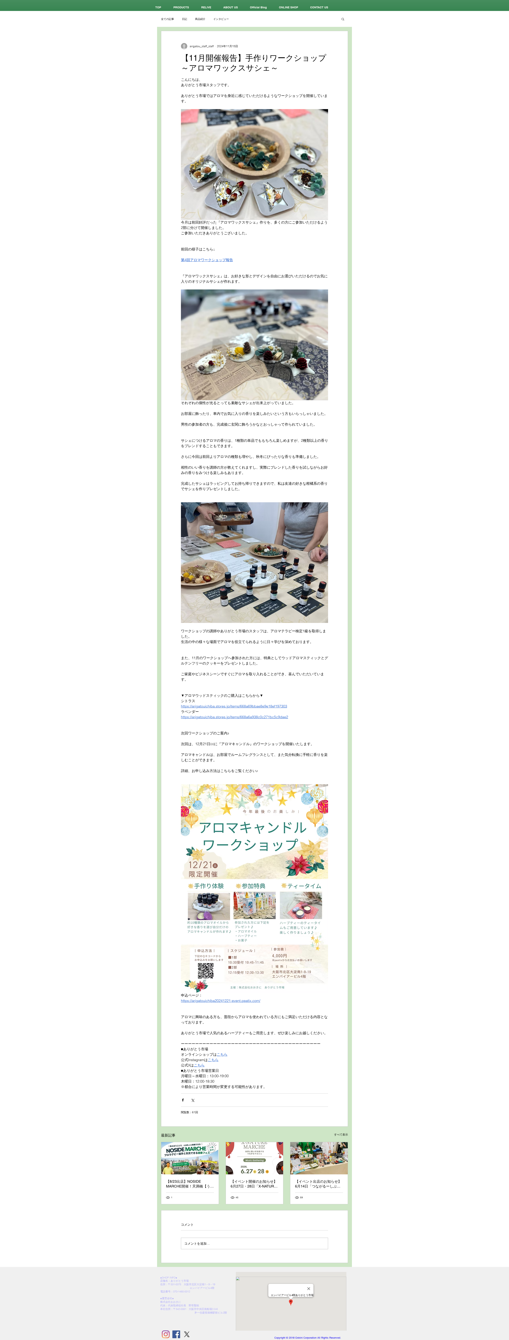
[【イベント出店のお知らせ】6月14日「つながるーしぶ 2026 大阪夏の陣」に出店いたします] (319, 1158)
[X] (187, 1334)
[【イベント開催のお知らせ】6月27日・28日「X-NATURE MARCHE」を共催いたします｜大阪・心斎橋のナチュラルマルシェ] (254, 1158)
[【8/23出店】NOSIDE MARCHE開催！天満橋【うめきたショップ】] (190, 1158)
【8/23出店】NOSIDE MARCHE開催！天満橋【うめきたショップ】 (190, 1184)
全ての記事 (167, 19)
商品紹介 (200, 19)
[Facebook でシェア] (183, 1100)
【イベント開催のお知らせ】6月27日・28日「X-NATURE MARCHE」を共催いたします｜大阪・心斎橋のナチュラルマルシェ (254, 1184)
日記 (184, 19)
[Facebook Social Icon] (176, 1334)
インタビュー (221, 19)
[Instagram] (166, 1334)
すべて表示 (341, 1134)
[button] (343, 19)
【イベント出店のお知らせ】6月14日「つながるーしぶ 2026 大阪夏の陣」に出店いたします (318, 1184)
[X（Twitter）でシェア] (192, 1100)
